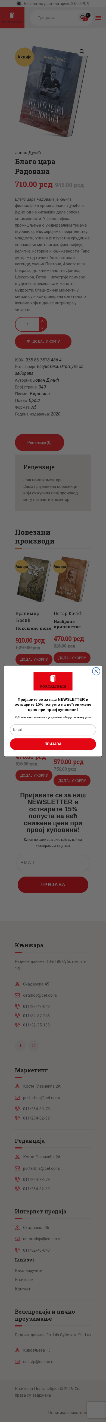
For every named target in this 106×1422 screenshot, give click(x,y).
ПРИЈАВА (53, 744)
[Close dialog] (96, 671)
